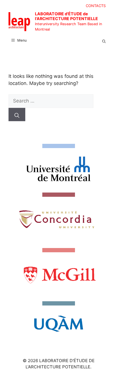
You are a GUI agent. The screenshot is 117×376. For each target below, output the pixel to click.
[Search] (17, 114)
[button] (104, 40)
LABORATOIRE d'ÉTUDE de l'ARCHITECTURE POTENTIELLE (66, 16)
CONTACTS (96, 5)
